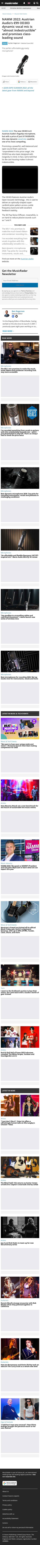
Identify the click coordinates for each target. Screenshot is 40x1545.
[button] (2, 3)
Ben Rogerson (15, 43)
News (5, 43)
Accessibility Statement (10, 1518)
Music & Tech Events (20, 14)
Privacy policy (7, 1505)
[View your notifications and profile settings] (24, 3)
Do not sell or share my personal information (17, 1527)
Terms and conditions (9, 1500)
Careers (5, 1523)
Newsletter (34, 82)
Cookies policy (7, 1509)
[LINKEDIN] (13, 316)
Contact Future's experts (10, 1496)
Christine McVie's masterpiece (20, 8)
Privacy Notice (29, 293)
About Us (5, 1491)
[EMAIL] (17, 316)
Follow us (23, 82)
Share (7, 82)
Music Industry (7, 14)
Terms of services (26, 291)
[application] (20, 178)
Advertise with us (8, 1514)
